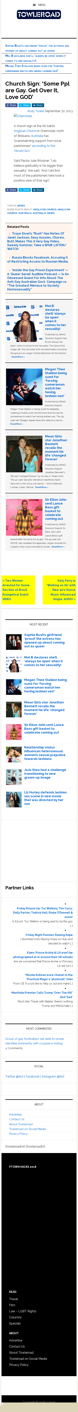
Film (12, 1305)
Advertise (15, 1114)
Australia (37, 136)
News (21, 205)
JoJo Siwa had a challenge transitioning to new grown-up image (45, 773)
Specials (15, 1323)
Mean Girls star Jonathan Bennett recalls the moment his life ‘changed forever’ (56, 447)
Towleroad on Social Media (27, 1129)
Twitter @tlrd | (15, 1076)
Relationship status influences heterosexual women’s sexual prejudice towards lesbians (45, 753)
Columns (15, 1317)
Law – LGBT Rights (22, 1311)
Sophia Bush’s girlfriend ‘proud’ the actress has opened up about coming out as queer (44, 640)
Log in (51, 1402)
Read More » (18, 357)
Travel (13, 1299)
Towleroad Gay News (39, 14)
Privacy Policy (18, 1134)
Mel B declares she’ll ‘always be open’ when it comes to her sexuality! (55, 317)
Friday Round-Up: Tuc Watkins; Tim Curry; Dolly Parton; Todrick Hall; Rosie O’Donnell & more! (43, 913)
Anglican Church (25, 131)
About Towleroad (21, 1124)
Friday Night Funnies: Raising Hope (49, 934)
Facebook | (34, 1076)
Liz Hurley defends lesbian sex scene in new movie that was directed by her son (45, 798)
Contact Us (16, 1119)
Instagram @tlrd (53, 1076)
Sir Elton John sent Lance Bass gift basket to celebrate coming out (55, 509)
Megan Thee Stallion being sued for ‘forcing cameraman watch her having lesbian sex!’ (56, 382)
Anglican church (44, 209)
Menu (42, 4)
